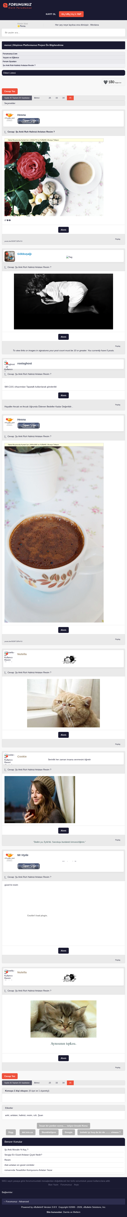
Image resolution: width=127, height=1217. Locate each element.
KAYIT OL (51, 14)
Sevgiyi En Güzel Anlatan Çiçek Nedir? (23, 1154)
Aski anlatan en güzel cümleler (19, 1165)
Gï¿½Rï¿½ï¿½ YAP (71, 14)
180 (114, 81)
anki (7, 1115)
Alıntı (63, 230)
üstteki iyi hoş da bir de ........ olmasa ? (100, 1132)
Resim (7, 1160)
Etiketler (9, 1108)
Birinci (36, 98)
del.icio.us (27, 1132)
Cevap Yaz (9, 91)
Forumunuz (66, 1184)
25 (50, 98)
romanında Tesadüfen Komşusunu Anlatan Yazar (28, 1170)
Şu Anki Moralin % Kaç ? (16, 1149)
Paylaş (117, 239)
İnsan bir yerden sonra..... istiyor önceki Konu (63, 1126)
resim (29, 1115)
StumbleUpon (49, 1132)
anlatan (14, 1115)
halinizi (22, 1115)
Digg (10, 1132)
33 (57, 98)
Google (68, 1132)
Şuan (40, 1115)
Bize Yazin (53, 1184)
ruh (35, 1115)
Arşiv (76, 1184)
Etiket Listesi (9, 73)
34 (63, 98)
